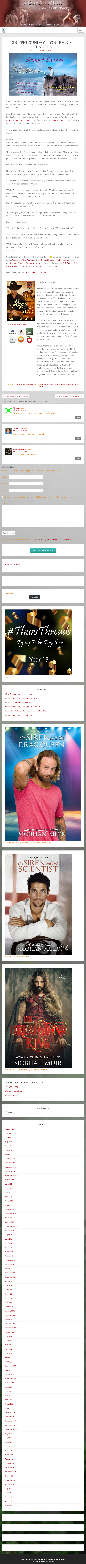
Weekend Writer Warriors (23, 259)
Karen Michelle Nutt (20, 449)
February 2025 (10, 1205)
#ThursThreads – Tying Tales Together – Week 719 (22, 698)
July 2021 (8, 1387)
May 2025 (8, 1192)
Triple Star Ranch (58, 120)
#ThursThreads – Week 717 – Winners (18, 715)
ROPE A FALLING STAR (18, 120)
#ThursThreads (10, 1095)
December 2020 (10, 1417)
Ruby (33, 1561)
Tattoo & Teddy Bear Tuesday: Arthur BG (69, 396)
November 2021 (10, 1370)
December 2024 (10, 1214)
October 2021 (10, 1374)
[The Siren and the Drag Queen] (43, 840)
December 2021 (10, 1366)
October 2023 (10, 1273)
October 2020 (10, 1425)
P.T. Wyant (68, 263)
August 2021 (9, 1383)
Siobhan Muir (51, 51)
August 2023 (9, 1281)
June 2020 (9, 1442)
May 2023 (8, 1294)
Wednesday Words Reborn (14, 1091)
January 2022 (10, 1362)
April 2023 (8, 1298)
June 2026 (9, 1137)
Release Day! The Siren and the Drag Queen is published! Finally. (27, 711)
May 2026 (8, 1142)
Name (5, 476)
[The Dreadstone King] (38, 1067)
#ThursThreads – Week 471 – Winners (16, 396)
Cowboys (57, 384)
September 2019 (11, 1480)
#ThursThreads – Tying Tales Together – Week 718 (22, 707)
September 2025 (11, 1175)
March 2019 (9, 1505)
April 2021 (8, 1400)
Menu (81, 30)
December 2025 (10, 1163)
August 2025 (9, 1180)
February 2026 (10, 1154)
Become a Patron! (12, 564)
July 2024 (8, 1235)
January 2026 (10, 1158)
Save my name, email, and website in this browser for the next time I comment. (37, 496)
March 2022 (9, 1353)
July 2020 (8, 1438)
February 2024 (10, 1256)
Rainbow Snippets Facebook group (25, 263)
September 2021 (11, 1379)
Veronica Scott (25, 266)
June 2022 (9, 1340)
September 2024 (11, 1226)
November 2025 (10, 1167)
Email (5, 483)
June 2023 (9, 1290)
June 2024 (9, 1239)
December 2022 (10, 1315)
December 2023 (10, 1264)
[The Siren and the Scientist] (38, 954)
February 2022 (10, 1357)
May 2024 (8, 1243)
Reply (78, 417)
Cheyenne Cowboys (47, 384)
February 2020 (10, 1459)
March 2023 (9, 1302)
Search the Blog (10, 593)
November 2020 (10, 1421)
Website (5, 490)
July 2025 (8, 1184)
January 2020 (10, 1463)
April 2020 (8, 1450)
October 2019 (10, 1476)
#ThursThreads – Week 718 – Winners (18, 702)
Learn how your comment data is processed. (54, 539)
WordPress (50, 1561)
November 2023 (10, 1269)
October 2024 (10, 1222)
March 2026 (9, 1150)
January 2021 (10, 1412)
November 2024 (10, 1218)
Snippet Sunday (31, 384)
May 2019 (8, 1497)
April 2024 (8, 1247)
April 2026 (8, 1146)
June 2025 (9, 1188)
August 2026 (9, 1129)
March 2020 (9, 1455)
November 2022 (10, 1319)
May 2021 (8, 1395)
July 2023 (8, 1285)
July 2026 (8, 1133)
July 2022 (8, 1336)
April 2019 (8, 1501)
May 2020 (8, 1446)
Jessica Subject (39, 266)
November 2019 (10, 1472)
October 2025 (10, 1171)
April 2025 (8, 1197)
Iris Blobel (54, 266)
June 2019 (9, 1493)
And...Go (35, 597)
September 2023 (11, 1277)
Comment (7, 503)
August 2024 (9, 1230)
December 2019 (10, 1467)
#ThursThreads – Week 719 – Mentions (18, 694)
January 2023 (10, 1311)
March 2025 (9, 1201)
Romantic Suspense (72, 384)
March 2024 (9, 1252)
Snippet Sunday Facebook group (55, 259)
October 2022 (10, 1324)
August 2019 (9, 1484)
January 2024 (10, 1260)
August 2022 (9, 1332)
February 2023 (10, 1307)
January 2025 (10, 1209)
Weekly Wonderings (12, 1087)
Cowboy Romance (19, 384)
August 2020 (9, 1434)
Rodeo (63, 384)
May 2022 (8, 1345)
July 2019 (8, 1489)
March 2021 (9, 1404)
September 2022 (11, 1328)
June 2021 (9, 1391)
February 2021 (10, 1408)
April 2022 (8, 1349)
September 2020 (11, 1429)
